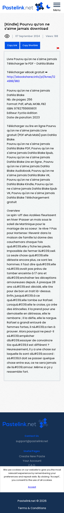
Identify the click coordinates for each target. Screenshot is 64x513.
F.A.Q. (32, 465)
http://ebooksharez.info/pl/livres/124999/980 (31, 79)
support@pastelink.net (32, 441)
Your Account (32, 461)
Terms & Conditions (32, 508)
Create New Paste (32, 456)
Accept (32, 487)
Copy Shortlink (30, 45)
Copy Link (12, 45)
